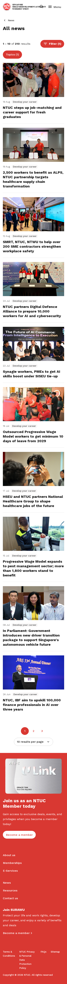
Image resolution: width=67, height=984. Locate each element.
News (11, 20)
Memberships (12, 863)
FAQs (43, 951)
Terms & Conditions (9, 953)
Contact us (10, 898)
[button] (52, 44)
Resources (10, 890)
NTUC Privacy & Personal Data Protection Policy (27, 959)
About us (9, 855)
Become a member (16, 933)
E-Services (10, 870)
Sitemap (55, 951)
